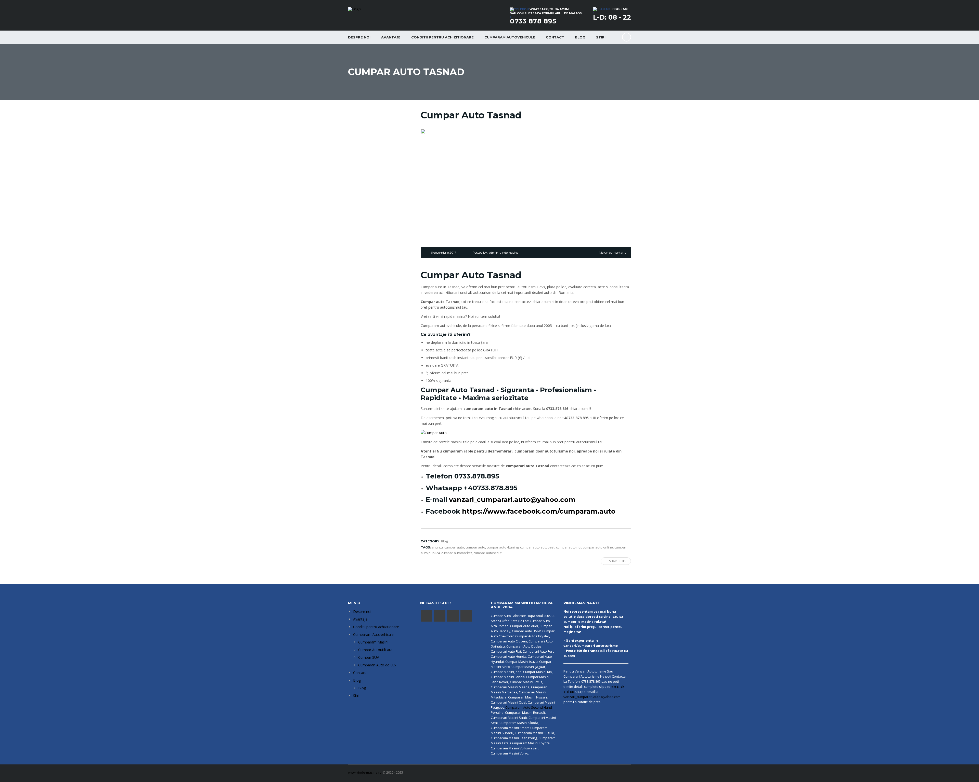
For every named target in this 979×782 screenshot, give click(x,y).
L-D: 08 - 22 (612, 17)
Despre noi (359, 37)
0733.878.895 (476, 476)
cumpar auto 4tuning (503, 547)
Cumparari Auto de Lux (377, 665)
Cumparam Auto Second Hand (528, 707)
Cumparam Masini (373, 642)
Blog (580, 37)
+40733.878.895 (491, 488)
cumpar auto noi (568, 547)
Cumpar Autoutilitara (375, 649)
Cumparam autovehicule (509, 37)
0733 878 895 (533, 21)
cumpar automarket (456, 553)
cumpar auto (475, 547)
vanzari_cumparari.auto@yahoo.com (512, 500)
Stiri (601, 37)
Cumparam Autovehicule (373, 634)
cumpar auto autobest (537, 547)
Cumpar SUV (368, 657)
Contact (555, 37)
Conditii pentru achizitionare (442, 37)
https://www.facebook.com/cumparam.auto (538, 511)
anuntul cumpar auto (448, 547)
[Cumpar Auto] (434, 432)
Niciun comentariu (612, 252)
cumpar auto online (598, 547)
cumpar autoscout (487, 553)
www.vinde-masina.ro (365, 772)
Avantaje (391, 37)
